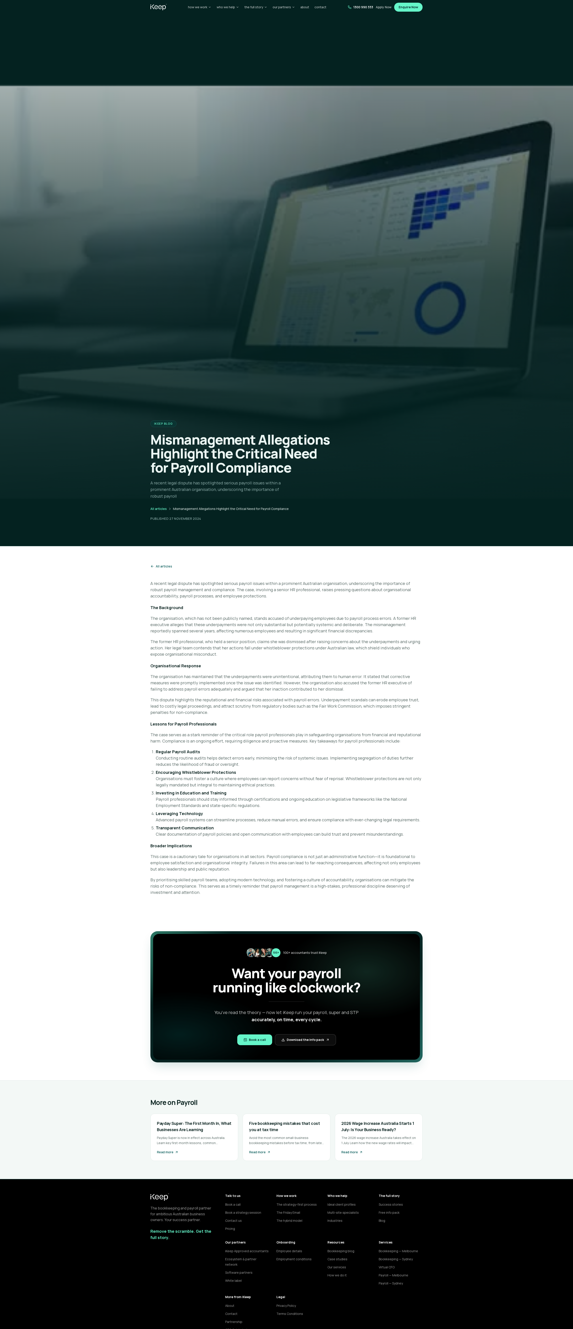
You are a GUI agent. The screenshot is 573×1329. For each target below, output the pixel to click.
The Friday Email (288, 1212)
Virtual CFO (387, 1267)
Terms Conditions (289, 1314)
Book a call (257, 1040)
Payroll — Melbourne (393, 1275)
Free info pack (389, 1212)
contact (320, 7)
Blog (382, 1220)
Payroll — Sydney (391, 1283)
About (229, 1305)
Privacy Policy (286, 1305)
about (304, 7)
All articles (158, 509)
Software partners (238, 1272)
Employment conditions (294, 1259)
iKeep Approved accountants (247, 1251)
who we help (226, 7)
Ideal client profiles (341, 1204)
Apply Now (383, 7)
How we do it (337, 1275)
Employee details (289, 1251)
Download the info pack (305, 1040)
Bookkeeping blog (340, 1251)
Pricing (230, 1228)
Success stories (391, 1204)
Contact (231, 1314)
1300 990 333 (363, 7)
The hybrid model (289, 1220)
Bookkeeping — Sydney (396, 1259)
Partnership (233, 1322)
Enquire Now (408, 7)
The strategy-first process (296, 1204)
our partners (282, 7)
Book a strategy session (243, 1212)
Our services (336, 1267)
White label (233, 1280)
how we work (197, 7)
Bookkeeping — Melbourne (398, 1251)
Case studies (337, 1259)
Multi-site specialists (343, 1212)
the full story (253, 7)
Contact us (233, 1220)
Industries (334, 1220)
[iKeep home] (158, 7)
